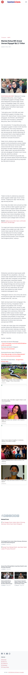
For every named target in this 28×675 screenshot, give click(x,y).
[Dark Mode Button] (26, 2)
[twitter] (7, 516)
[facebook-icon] (2, 654)
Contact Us (4, 663)
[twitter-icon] (4, 654)
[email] (18, 516)
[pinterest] (15, 516)
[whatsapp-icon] (9, 654)
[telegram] (12, 516)
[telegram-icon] (7, 654)
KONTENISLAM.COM (7, 96)
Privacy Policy (5, 667)
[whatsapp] (10, 516)
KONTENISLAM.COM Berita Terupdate (16, 672)
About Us (4, 661)
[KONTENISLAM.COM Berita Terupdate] (14, 2)
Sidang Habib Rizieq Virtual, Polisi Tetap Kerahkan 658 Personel (6, 582)
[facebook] (4, 516)
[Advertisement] (14, 20)
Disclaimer (4, 665)
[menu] (2, 2)
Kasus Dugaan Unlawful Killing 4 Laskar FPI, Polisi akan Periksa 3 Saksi (21, 582)
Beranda (4, 659)
